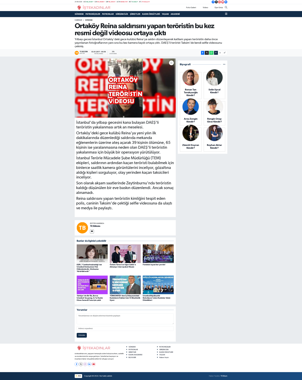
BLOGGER (132, 357)
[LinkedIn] (89, 364)
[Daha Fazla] (216, 53)
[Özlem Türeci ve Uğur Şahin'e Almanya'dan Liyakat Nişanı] (125, 254)
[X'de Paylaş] (207, 53)
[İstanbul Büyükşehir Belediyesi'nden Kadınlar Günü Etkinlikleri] (158, 285)
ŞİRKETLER (135, 14)
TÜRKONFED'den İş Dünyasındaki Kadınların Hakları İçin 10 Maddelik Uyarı (125, 298)
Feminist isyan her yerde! (154, 265)
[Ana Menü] (226, 14)
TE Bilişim (223, 376)
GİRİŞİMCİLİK (122, 14)
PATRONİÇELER (93, 14)
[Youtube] (94, 364)
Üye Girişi (219, 8)
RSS (79, 376)
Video (205, 8)
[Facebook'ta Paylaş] (202, 53)
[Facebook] (77, 364)
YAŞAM (165, 14)
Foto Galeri (191, 8)
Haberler (78, 20)
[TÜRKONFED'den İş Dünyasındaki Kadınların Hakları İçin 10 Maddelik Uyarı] (125, 285)
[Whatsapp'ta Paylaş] (211, 53)
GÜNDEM (79, 14)
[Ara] (226, 7)
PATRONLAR (108, 14)
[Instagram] (85, 364)
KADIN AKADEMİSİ (135, 355)
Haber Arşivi (164, 357)
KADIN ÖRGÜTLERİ (151, 14)
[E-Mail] (92, 231)
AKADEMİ (175, 14)
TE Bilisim (95, 226)
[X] (81, 364)
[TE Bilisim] (82, 228)
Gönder (81, 335)
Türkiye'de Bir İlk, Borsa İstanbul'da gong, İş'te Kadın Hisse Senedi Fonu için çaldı (90, 298)
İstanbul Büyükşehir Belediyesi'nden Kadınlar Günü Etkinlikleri (156, 298)
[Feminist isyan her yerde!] (158, 254)
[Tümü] (224, 64)
